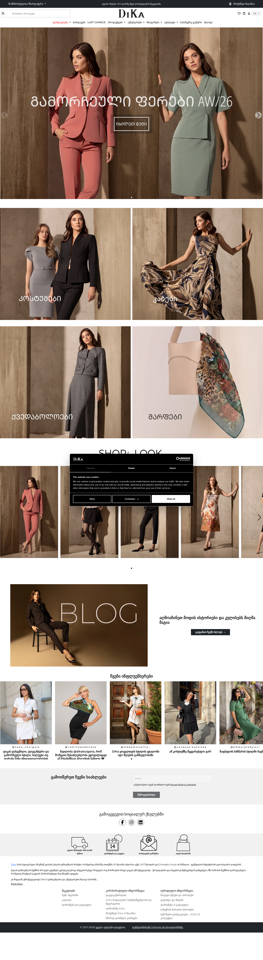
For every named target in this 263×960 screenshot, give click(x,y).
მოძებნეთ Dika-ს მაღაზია (121, 913)
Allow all (171, 499)
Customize (130, 499)
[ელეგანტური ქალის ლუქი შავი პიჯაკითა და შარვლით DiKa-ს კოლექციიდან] (150, 517)
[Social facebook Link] (122, 822)
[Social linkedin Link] (140, 822)
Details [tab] (131, 468)
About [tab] (173, 468)
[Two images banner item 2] (197, 264)
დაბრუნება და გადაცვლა (77, 904)
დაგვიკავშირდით (116, 895)
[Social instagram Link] (131, 822)
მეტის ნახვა (17, 884)
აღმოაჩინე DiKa (115, 908)
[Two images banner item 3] (65, 382)
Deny (92, 499)
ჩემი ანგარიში (70, 895)
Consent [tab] (90, 468)
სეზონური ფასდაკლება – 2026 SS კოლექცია (180, 916)
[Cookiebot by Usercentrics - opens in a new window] (178, 459)
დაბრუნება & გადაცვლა (174, 904)
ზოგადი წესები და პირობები (183, 784)
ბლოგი (208, 22)
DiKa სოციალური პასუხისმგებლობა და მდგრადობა (129, 902)
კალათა (66, 900)
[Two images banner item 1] (65, 264)
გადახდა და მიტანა (172, 900)
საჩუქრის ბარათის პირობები (177, 909)
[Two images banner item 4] (197, 382)
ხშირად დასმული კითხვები (121, 918)
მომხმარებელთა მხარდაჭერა (26, 3)
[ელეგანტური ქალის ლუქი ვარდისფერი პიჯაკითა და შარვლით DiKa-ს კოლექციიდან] (29, 517)
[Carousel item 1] (131, 113)
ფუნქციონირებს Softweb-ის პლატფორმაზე (157, 927)
